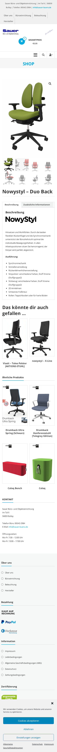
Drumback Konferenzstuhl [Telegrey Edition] (42, 432)
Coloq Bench (15, 488)
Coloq (42, 488)
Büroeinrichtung (23, 15)
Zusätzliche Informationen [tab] (36, 204)
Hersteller (8, 21)
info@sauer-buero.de (42, 7)
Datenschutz (37, 744)
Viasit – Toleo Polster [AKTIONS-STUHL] (15, 365)
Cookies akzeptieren (28, 720)
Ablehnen (29, 729)
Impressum (49, 744)
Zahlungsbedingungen (15, 675)
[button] (52, 703)
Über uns (8, 15)
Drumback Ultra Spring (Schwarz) (14, 431)
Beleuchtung (40, 15)
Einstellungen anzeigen (28, 737)
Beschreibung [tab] (11, 204)
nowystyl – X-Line (42, 360)
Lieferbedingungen (13, 657)
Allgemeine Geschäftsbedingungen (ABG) (23, 663)
